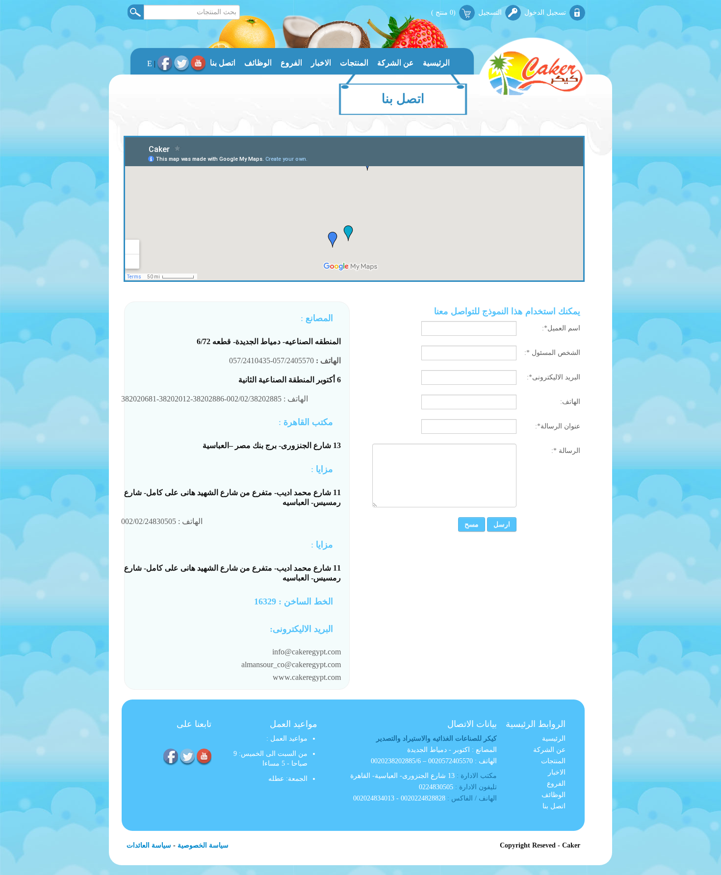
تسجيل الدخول (545, 12)
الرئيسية (436, 62)
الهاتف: (570, 401)
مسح (471, 524)
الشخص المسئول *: (552, 352)
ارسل (501, 524)
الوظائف (258, 62)
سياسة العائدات (149, 845)
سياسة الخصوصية (203, 845)
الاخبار (321, 62)
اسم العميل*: (561, 328)
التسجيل (490, 12)
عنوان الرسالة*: (557, 426)
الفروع (291, 62)
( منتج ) (443, 12)
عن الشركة (395, 62)
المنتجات (354, 62)
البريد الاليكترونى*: (553, 377)
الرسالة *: (565, 450)
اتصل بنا (222, 62)
